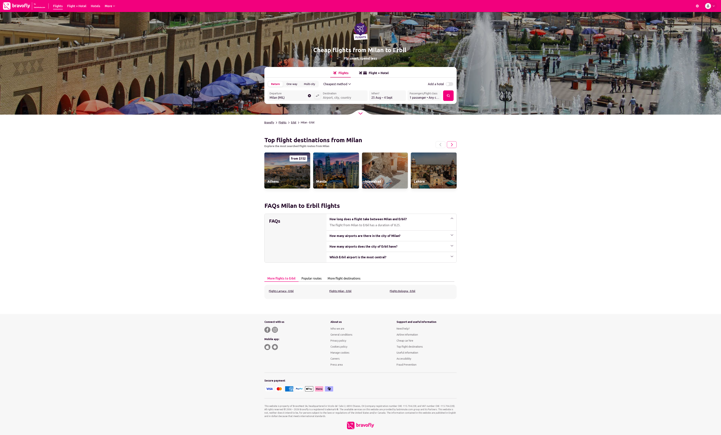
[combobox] (290, 96)
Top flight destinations (410, 346)
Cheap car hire (405, 340)
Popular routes (312, 278)
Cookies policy (338, 346)
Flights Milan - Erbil (340, 291)
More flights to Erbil (281, 278)
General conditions (341, 334)
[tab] (340, 72)
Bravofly (269, 122)
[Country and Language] (697, 6)
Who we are (337, 328)
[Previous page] (440, 144)
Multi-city (309, 84)
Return (275, 84)
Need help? (403, 328)
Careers (335, 358)
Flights (283, 122)
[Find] (448, 95)
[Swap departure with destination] (317, 96)
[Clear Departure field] (309, 96)
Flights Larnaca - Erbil (281, 291)
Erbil (293, 122)
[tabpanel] (360, 292)
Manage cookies (339, 352)
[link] (287, 171)
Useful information (407, 352)
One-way (292, 84)
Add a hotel (436, 84)
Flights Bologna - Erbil (402, 291)
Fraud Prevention (406, 364)
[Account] (710, 6)
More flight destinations (344, 278)
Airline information (407, 334)
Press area (336, 364)
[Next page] (452, 144)
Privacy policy (338, 340)
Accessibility (404, 358)
